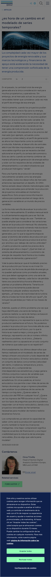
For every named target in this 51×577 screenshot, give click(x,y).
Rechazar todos (25, 560)
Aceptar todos (25, 551)
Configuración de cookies (25, 568)
